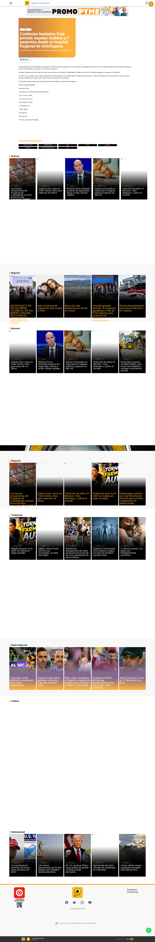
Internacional (71, 545)
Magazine (16, 359)
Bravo (87, 145)
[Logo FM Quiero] (27, 3)
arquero (107, 145)
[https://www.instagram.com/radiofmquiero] (82, 903)
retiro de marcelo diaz (47, 147)
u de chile (28, 147)
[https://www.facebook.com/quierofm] (66, 902)
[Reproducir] (151, 3)
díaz (68, 145)
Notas (25, 29)
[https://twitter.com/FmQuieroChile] (74, 903)
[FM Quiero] (11, 3)
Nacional (43, 359)
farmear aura (48, 145)
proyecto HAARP (28, 145)
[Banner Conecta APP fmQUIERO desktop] (77, 11)
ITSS (68, 147)
